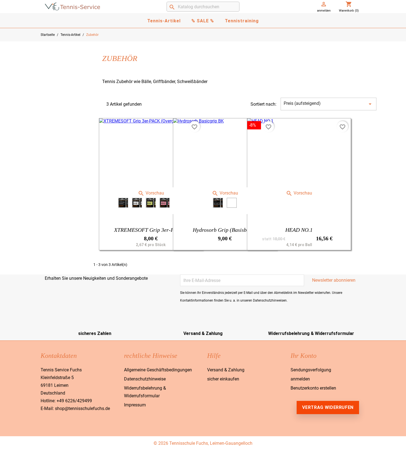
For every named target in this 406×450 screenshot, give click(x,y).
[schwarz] (123, 203)
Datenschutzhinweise (145, 379)
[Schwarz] (218, 203)
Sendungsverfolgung (311, 369)
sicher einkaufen (223, 379)
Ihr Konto (304, 355)
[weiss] (137, 203)
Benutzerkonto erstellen (313, 388)
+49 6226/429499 (74, 400)
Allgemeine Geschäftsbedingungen (158, 369)
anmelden (300, 379)
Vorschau (151, 193)
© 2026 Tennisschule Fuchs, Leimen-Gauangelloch (203, 443)
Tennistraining (242, 20)
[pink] (165, 203)
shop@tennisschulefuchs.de (82, 408)
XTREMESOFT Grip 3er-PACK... (151, 230)
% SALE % (202, 20)
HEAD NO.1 (299, 230)
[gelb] (151, 203)
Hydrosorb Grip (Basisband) (225, 230)
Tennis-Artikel (164, 20)
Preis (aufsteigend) (328, 104)
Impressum (135, 405)
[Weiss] (232, 203)
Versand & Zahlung (225, 369)
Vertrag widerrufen (328, 407)
